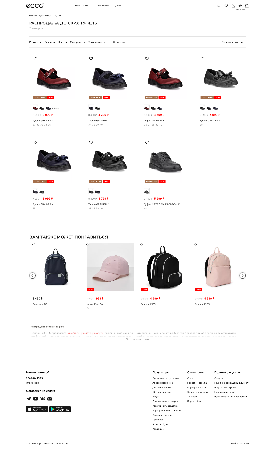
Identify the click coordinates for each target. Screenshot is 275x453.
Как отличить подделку (165, 406)
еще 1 (55, 107)
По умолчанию (230, 42)
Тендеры (192, 396)
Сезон (48, 42)
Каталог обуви (160, 424)
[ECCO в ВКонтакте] (42, 399)
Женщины (82, 5)
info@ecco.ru (32, 383)
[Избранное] (226, 5)
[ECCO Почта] (49, 399)
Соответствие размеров (165, 401)
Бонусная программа (225, 387)
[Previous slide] (32, 275)
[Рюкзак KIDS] (56, 277)
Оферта (218, 378)
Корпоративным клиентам (166, 410)
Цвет (61, 42)
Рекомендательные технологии (231, 396)
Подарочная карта (224, 392)
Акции (155, 396)
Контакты (157, 420)
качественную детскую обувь (85, 332)
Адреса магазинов (162, 383)
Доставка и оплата (162, 387)
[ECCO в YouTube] (35, 399)
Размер (33, 42)
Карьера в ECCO (196, 387)
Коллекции (158, 429)
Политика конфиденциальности (231, 383)
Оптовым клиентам (197, 392)
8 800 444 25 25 (34, 378)
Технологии (95, 42)
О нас (190, 378)
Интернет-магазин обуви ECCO (51, 443)
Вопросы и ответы (162, 415)
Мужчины (102, 5)
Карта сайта (194, 401)
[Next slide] (242, 275)
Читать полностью (137, 339)
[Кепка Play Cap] (110, 277)
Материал (76, 42)
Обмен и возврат (161, 392)
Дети (118, 5)
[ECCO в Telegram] (28, 399)
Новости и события (197, 383)
